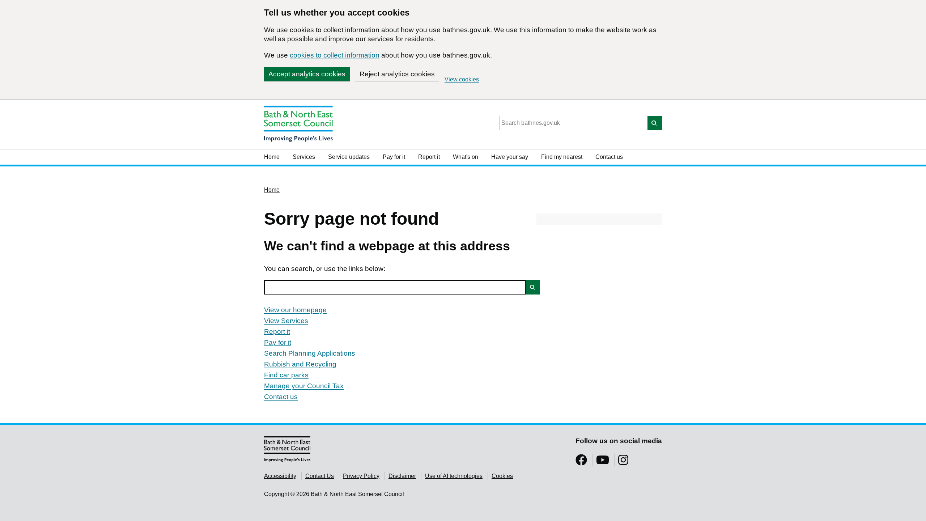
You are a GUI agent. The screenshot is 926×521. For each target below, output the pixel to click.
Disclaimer (402, 476)
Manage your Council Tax (304, 386)
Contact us (609, 157)
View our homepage (295, 310)
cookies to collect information (334, 55)
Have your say (509, 157)
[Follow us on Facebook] (581, 462)
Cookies (502, 476)
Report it (429, 157)
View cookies (462, 79)
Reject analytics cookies (397, 74)
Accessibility (280, 476)
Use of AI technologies (454, 476)
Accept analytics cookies (306, 74)
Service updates (349, 157)
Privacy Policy (361, 476)
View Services (286, 321)
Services (304, 157)
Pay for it (394, 157)
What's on (465, 157)
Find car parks (286, 375)
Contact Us (319, 476)
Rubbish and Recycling (300, 364)
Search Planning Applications (309, 353)
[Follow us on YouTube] (602, 462)
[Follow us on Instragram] (623, 462)
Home (272, 157)
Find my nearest (561, 157)
